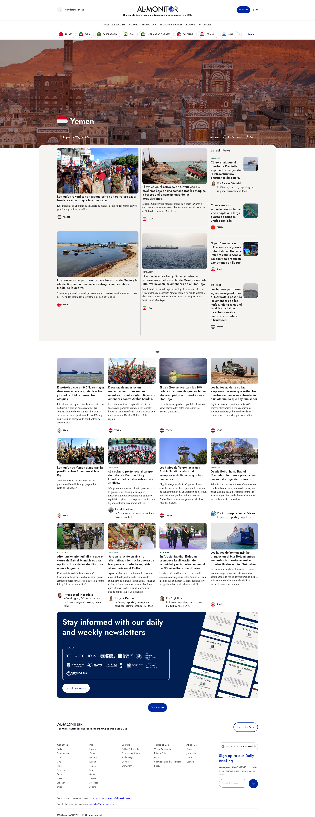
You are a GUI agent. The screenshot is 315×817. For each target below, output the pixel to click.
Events (81, 9)
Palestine (61, 770)
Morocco (93, 782)
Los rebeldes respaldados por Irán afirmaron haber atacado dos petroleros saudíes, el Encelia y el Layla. (182, 407)
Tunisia (92, 778)
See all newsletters (76, 688)
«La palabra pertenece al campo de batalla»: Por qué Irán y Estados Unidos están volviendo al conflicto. (131, 477)
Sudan (92, 774)
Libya (91, 770)
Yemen (92, 765)
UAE (59, 761)
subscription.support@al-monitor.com (113, 798)
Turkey (60, 749)
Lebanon (61, 782)
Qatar (60, 778)
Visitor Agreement (162, 749)
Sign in (255, 9)
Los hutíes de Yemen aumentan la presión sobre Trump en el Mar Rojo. (80, 471)
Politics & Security (114, 25)
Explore (190, 25)
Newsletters (70, 9)
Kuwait (92, 761)
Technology (149, 25)
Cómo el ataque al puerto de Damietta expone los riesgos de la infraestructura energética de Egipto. (226, 170)
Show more (157, 707)
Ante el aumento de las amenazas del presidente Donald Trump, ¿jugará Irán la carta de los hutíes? (78, 484)
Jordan (92, 749)
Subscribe (243, 9)
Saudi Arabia (63, 753)
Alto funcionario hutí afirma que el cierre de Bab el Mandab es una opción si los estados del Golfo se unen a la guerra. (80, 562)
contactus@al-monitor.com (101, 804)
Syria (59, 786)
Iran (59, 757)
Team (189, 757)
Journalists (191, 753)
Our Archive (128, 765)
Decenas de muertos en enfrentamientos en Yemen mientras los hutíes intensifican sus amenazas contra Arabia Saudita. (131, 393)
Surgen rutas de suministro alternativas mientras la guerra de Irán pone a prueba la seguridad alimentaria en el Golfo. (131, 562)
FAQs (156, 757)
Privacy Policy (161, 753)
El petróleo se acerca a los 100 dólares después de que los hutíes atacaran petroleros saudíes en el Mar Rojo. (182, 393)
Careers (190, 761)
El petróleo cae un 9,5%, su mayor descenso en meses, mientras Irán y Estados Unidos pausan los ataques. (80, 393)
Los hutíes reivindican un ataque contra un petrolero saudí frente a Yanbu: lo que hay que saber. (96, 198)
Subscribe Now (245, 727)
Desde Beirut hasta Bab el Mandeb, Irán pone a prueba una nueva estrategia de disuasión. (233, 475)
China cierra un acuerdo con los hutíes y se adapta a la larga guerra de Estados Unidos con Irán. (226, 213)
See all (251, 34)
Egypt (59, 774)
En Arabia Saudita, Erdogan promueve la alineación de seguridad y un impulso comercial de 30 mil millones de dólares (182, 562)
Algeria (92, 786)
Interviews (205, 25)
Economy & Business (171, 25)
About (189, 749)
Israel (59, 765)
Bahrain (93, 757)
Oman (92, 753)
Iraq (91, 744)
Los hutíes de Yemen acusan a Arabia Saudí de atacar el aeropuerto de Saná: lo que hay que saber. (181, 473)
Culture (133, 25)
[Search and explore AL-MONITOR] (59, 9)
